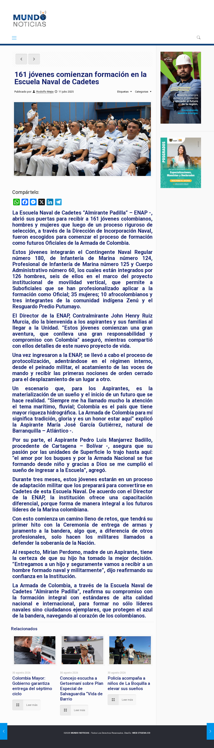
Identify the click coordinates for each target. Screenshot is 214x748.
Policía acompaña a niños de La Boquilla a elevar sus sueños (129, 683)
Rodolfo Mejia (45, 91)
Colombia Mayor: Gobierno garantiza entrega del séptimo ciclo (32, 686)
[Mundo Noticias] (29, 18)
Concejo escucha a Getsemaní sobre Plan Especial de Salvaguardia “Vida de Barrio (81, 689)
